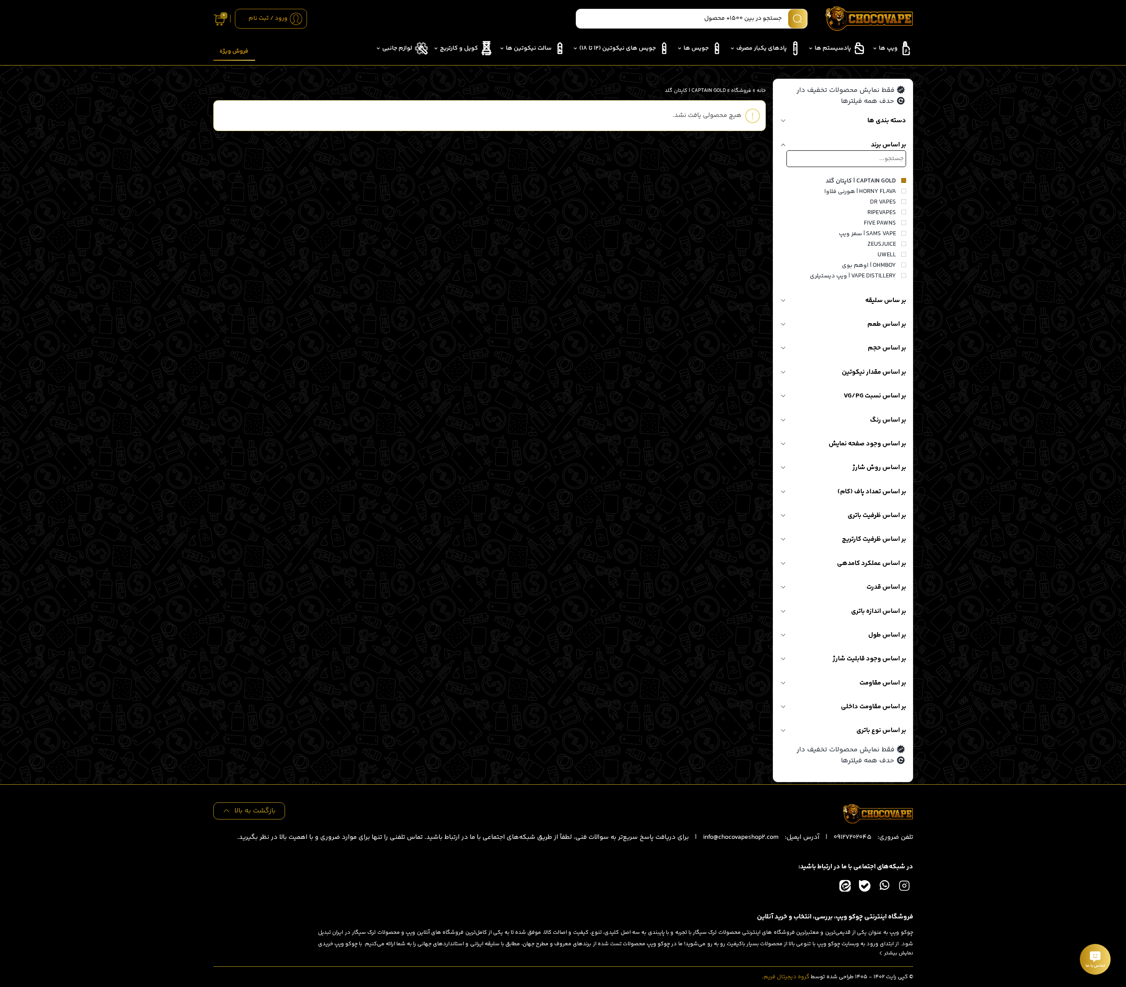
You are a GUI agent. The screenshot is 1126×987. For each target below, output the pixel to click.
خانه (761, 91)
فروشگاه (741, 91)
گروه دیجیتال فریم (786, 976)
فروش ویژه (234, 51)
